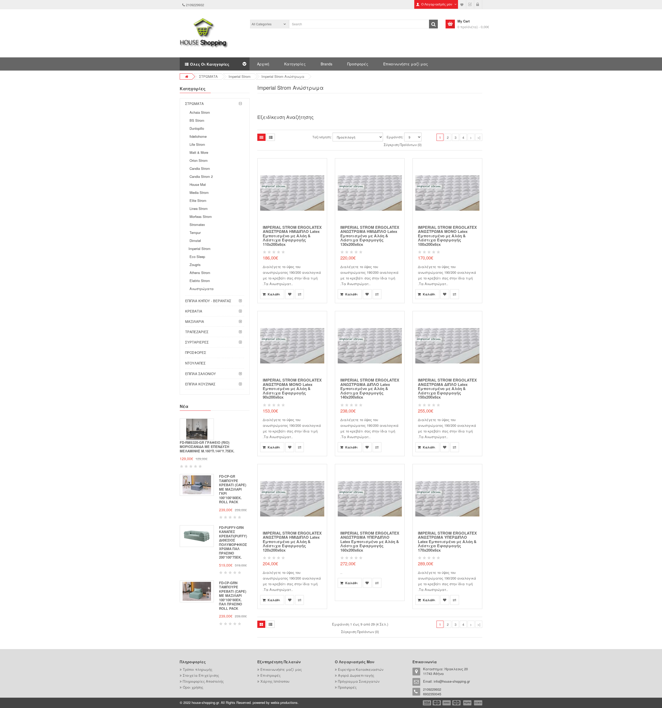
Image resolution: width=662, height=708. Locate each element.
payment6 (477, 702)
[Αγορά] (470, 4)
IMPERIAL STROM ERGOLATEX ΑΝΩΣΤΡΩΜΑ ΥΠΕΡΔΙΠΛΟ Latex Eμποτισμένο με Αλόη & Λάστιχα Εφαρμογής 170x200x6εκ (447, 541)
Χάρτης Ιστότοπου (274, 681)
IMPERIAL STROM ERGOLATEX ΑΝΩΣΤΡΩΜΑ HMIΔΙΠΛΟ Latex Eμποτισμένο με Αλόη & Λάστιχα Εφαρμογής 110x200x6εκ (292, 235)
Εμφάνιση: (395, 137)
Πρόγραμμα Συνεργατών (358, 681)
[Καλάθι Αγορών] (478, 4)
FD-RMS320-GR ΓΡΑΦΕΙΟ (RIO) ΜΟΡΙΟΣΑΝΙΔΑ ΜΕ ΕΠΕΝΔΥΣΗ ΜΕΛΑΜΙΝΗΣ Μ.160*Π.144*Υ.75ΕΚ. (207, 446)
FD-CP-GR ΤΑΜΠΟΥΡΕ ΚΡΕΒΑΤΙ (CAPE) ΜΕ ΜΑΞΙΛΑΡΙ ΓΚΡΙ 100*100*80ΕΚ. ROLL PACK (232, 489)
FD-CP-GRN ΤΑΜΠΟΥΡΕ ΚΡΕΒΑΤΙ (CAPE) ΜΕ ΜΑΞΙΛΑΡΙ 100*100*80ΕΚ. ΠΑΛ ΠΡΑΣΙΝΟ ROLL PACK (232, 595)
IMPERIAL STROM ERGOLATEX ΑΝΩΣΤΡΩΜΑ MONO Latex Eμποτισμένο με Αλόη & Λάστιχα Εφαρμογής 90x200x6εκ (292, 388)
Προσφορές (357, 63)
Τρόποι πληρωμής (197, 669)
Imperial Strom (240, 76)
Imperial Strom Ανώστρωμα (282, 76)
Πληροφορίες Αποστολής (203, 681)
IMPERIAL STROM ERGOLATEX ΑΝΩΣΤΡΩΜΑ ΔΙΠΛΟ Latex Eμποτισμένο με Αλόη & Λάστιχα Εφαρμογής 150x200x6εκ (447, 388)
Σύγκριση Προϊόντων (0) (403, 144)
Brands (326, 63)
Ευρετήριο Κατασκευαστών (360, 669)
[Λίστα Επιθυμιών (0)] (462, 4)
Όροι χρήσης (193, 687)
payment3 (447, 702)
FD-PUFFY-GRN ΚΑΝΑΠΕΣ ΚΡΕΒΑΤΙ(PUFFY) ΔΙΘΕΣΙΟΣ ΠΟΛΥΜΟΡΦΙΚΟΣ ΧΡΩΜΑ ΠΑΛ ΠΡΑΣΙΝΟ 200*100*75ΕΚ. (233, 542)
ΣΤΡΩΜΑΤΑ (208, 76)
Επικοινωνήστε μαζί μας (405, 63)
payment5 (467, 702)
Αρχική (263, 63)
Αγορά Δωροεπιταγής (356, 675)
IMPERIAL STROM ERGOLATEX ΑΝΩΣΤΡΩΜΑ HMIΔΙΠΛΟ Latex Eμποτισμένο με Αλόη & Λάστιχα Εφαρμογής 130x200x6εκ (369, 235)
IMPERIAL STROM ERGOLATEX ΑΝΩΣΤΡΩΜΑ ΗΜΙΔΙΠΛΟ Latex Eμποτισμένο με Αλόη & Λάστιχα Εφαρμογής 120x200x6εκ (292, 541)
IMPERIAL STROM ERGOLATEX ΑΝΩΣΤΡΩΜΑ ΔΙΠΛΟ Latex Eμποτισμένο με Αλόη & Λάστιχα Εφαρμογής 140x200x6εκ (369, 388)
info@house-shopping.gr (452, 681)
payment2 (437, 702)
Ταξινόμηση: (322, 137)
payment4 (457, 702)
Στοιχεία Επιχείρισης (201, 675)
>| (478, 137)
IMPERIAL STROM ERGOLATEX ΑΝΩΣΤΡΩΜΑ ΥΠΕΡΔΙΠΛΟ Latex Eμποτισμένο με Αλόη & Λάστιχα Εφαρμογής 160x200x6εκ (369, 541)
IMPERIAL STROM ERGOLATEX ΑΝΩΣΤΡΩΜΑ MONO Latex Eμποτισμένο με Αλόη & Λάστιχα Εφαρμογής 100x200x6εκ (447, 235)
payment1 (427, 702)
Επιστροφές (270, 675)
